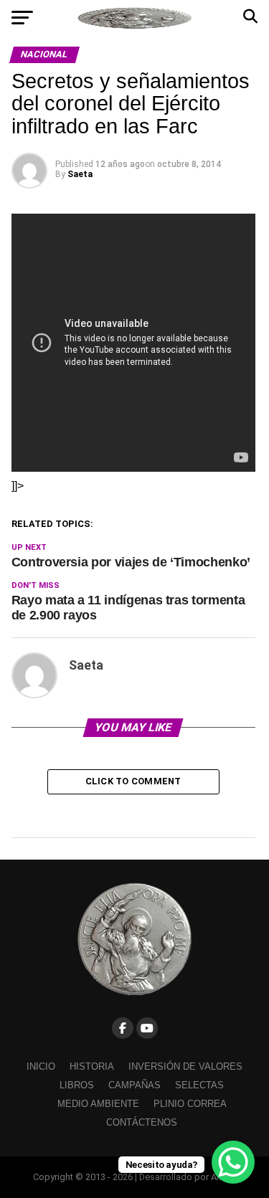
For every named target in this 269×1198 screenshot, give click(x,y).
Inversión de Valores (185, 1066)
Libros (77, 1085)
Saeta (80, 174)
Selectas (199, 1085)
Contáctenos (141, 1122)
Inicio (41, 1066)
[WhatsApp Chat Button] (233, 1162)
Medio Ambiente (98, 1103)
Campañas (134, 1085)
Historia (92, 1066)
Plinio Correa (190, 1103)
